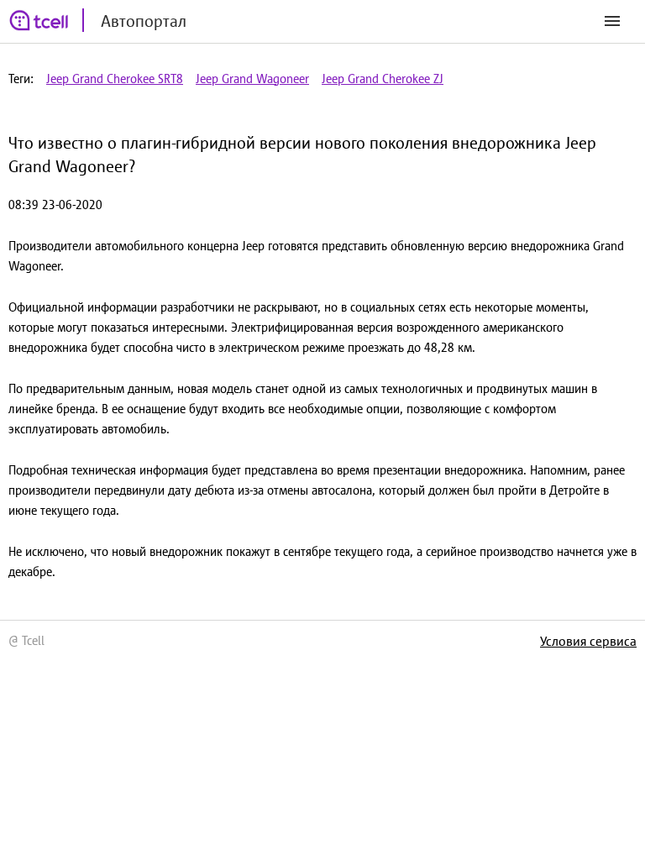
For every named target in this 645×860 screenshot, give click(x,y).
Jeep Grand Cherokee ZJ (382, 79)
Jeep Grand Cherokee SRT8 (114, 79)
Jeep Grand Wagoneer (252, 79)
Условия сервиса (588, 640)
